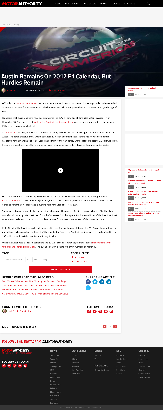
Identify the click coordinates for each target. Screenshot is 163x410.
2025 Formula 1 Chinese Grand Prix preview (142, 89)
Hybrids (53, 373)
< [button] (104, 326)
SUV (52, 370)
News (58, 4)
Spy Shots (129, 4)
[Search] (154, 3)
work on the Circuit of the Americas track (53, 122)
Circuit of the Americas (26, 103)
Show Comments (60, 269)
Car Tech (53, 399)
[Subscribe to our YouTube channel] (106, 311)
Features (54, 403)
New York (76, 373)
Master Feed (121, 359)
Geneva (75, 366)
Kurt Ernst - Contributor (19, 311)
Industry (53, 388)
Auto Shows (89, 4)
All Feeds (120, 355)
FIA (35, 259)
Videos (116, 4)
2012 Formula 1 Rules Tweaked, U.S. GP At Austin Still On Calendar (34, 285)
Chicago (75, 359)
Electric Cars (55, 392)
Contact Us (143, 359)
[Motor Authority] (22, 3)
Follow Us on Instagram (37, 341)
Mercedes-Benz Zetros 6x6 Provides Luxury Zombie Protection (32, 289)
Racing (16, 25)
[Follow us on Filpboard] (111, 311)
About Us (142, 355)
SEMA (75, 355)
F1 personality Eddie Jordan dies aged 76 (143, 171)
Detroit (75, 363)
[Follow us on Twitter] (95, 311)
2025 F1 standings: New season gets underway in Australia (143, 192)
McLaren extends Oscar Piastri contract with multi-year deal (144, 181)
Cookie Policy (144, 373)
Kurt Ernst (13, 90)
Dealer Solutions (101, 370)
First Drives (72, 4)
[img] (88, 281)
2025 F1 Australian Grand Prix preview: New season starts (144, 214)
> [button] (115, 326)
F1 (28, 259)
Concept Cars (55, 366)
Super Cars (54, 359)
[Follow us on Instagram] (100, 311)
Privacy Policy (144, 377)
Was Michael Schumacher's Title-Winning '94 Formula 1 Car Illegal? (35, 281)
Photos (104, 4)
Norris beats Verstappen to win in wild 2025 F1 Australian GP (143, 203)
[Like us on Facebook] (89, 311)
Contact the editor (81, 261)
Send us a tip (79, 257)
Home (4, 25)
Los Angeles (77, 370)
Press (140, 363)
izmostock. (99, 407)
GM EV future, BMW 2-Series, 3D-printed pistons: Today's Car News (35, 294)
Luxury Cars (55, 395)
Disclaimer (142, 370)
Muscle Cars (55, 385)
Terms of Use (144, 366)
